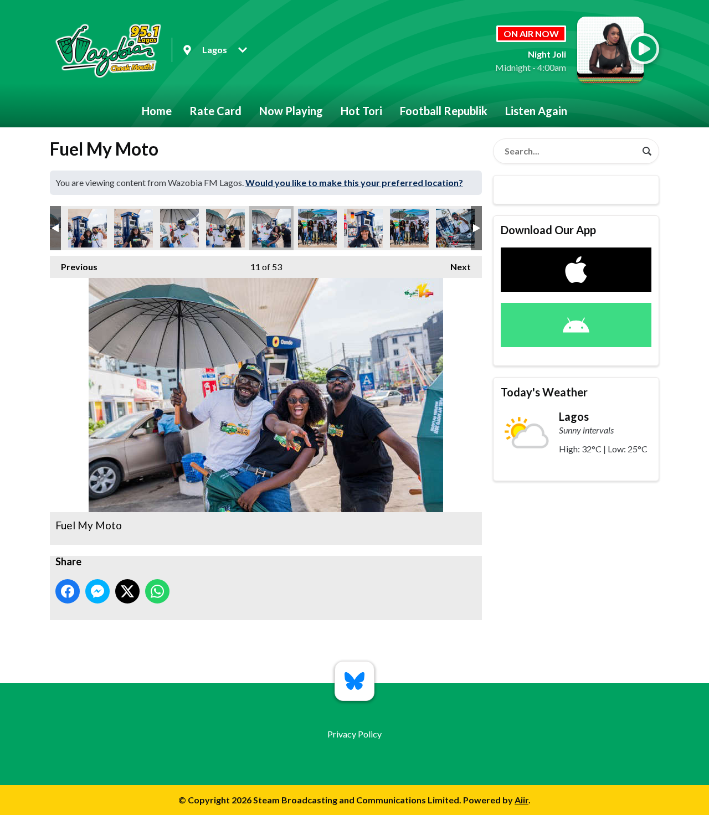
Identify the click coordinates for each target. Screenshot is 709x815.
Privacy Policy (354, 734)
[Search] (647, 151)
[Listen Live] (643, 48)
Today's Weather (544, 392)
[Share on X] (127, 591)
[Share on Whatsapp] (157, 591)
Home (157, 110)
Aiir (521, 800)
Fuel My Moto (87, 228)
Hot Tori (361, 110)
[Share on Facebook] (67, 591)
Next (455, 266)
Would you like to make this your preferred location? (354, 182)
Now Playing (291, 110)
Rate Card (215, 110)
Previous (73, 266)
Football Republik (443, 110)
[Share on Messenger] (97, 591)
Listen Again (536, 110)
